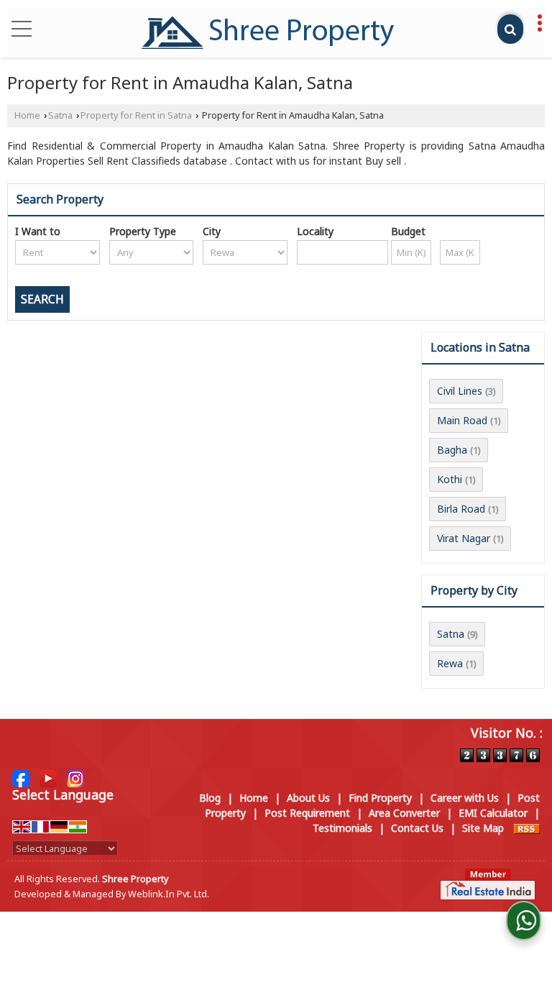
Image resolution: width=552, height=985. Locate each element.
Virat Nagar (463, 538)
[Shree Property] (268, 32)
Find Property (380, 798)
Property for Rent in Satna (136, 115)
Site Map (483, 828)
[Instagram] (75, 777)
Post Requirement (307, 813)
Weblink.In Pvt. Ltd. (168, 894)
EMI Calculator (493, 813)
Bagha (452, 450)
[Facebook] (20, 777)
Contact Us (417, 828)
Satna (60, 115)
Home (27, 115)
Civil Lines (459, 391)
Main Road (462, 420)
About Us (308, 798)
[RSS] (527, 828)
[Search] (510, 29)
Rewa (450, 663)
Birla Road (461, 509)
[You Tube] (48, 777)
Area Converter (404, 813)
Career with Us (465, 798)
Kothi (449, 479)
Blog (210, 798)
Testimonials (342, 828)
